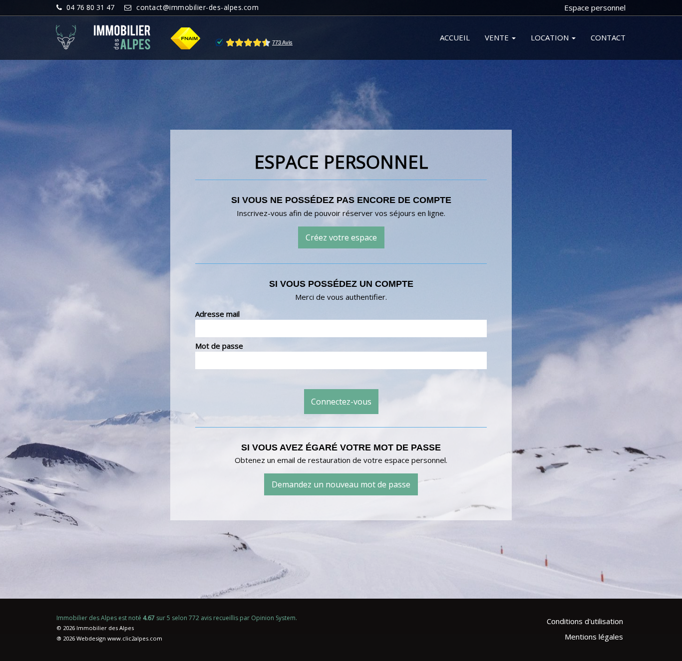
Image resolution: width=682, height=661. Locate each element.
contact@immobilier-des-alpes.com (197, 7)
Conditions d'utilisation (585, 621)
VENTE (498, 37)
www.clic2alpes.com (134, 638)
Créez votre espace (341, 237)
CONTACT (608, 37)
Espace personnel (595, 7)
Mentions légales (594, 637)
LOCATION (551, 37)
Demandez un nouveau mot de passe (341, 484)
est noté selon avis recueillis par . (176, 618)
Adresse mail (217, 313)
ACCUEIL (455, 37)
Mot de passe (219, 345)
